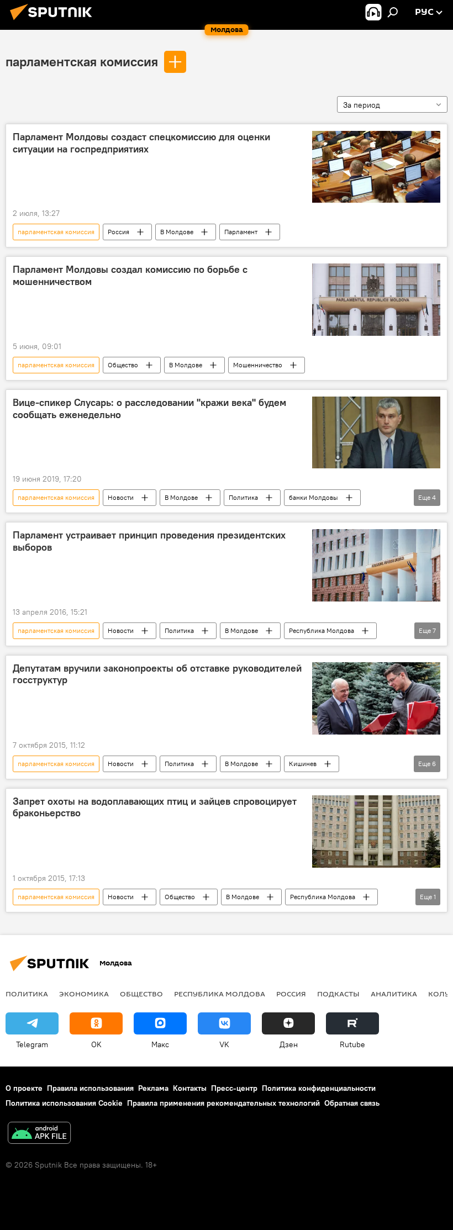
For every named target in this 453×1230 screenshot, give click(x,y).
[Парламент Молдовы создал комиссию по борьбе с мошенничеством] (376, 299)
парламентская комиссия (82, 61)
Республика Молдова (321, 630)
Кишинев (303, 763)
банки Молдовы (313, 497)
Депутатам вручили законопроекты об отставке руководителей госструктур (157, 674)
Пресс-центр (234, 1088)
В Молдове (176, 232)
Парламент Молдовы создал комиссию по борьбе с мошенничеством (130, 275)
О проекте (24, 1088)
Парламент (240, 232)
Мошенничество (257, 365)
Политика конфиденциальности (319, 1088)
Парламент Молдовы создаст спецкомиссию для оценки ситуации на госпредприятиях (141, 143)
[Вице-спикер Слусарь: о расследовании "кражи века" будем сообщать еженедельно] (376, 432)
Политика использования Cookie (64, 1103)
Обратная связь (352, 1103)
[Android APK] (39, 1134)
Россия (118, 232)
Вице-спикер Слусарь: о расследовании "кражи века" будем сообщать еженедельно (149, 409)
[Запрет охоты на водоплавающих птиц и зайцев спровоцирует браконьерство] (376, 831)
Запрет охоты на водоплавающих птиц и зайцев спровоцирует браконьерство (155, 807)
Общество (123, 365)
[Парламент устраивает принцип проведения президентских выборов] (376, 565)
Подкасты (338, 994)
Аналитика (394, 994)
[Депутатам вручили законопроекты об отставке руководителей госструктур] (376, 698)
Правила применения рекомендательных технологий (223, 1103)
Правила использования (90, 1088)
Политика (243, 497)
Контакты (190, 1088)
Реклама (153, 1088)
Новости (121, 497)
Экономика (84, 994)
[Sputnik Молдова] (54, 22)
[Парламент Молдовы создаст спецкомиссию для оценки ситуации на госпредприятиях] (376, 167)
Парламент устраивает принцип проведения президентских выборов (149, 541)
